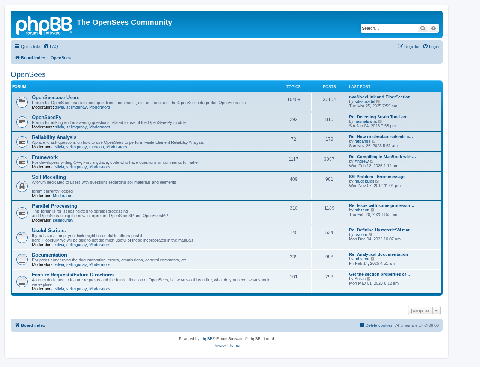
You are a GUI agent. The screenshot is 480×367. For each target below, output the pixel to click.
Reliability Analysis (54, 137)
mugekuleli (364, 181)
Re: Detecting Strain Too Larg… (380, 117)
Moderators (99, 107)
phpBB (207, 339)
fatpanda (362, 141)
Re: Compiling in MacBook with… (382, 156)
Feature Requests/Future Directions (73, 275)
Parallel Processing (54, 206)
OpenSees (28, 74)
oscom (361, 234)
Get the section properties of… (379, 274)
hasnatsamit (366, 121)
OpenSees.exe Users (56, 97)
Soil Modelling (49, 177)
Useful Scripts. (49, 230)
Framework (45, 157)
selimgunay (76, 107)
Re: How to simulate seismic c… (381, 136)
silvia (59, 107)
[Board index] (44, 24)
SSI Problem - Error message (377, 176)
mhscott (96, 147)
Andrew (362, 161)
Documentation (49, 255)
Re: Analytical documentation (378, 254)
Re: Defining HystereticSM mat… (381, 230)
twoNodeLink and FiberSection (380, 97)
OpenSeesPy (47, 117)
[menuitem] (50, 46)
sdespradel (365, 101)
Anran (360, 278)
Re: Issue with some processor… (381, 205)
